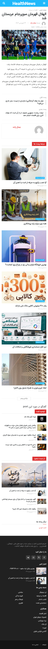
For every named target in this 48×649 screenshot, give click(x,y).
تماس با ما (35, 645)
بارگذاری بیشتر (24, 398)
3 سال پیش (31, 420)
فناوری (21, 603)
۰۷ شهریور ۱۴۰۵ (30, 504)
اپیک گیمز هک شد (30, 417)
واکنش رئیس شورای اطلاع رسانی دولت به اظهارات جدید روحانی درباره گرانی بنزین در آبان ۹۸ (20, 426)
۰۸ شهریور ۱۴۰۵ (41, 186)
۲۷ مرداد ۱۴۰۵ (41, 268)
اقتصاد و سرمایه (33, 10)
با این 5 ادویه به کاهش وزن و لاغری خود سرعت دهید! (20, 446)
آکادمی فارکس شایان (40, 631)
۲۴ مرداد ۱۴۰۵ (41, 350)
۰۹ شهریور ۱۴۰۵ (39, 485)
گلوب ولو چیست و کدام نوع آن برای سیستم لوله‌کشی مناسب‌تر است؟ (19, 500)
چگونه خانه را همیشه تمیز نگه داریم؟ (24, 509)
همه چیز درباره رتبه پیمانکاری (35, 223)
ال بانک (44, 624)
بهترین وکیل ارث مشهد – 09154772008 (31, 482)
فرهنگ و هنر (19, 599)
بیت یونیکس (42, 620)
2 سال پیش (31, 430)
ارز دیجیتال (43, 592)
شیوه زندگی (19, 596)
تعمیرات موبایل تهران (39, 617)
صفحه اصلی (42, 10)
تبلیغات (44, 645)
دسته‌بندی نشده (41, 603)
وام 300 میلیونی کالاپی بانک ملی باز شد (30, 305)
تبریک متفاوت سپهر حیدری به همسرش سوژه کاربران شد (19, 436)
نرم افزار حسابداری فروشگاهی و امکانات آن (29, 346)
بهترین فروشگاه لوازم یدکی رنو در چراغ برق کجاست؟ (25, 264)
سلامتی (20, 592)
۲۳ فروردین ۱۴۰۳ (21, 23)
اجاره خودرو (42, 528)
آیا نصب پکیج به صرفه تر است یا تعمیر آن (29, 182)
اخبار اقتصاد (42, 613)
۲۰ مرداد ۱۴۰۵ (41, 391)
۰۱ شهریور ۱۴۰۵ (41, 227)
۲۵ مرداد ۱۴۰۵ (41, 309)
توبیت (44, 628)
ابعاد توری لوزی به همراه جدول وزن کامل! (30, 387)
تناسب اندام (42, 599)
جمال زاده (33, 23)
